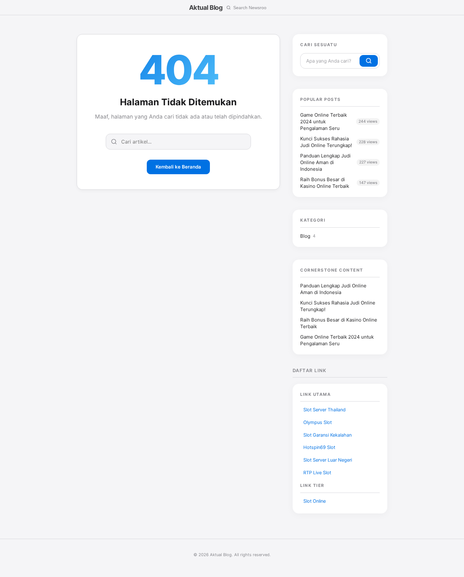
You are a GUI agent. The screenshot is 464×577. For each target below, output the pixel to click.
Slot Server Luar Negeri (327, 460)
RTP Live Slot (317, 473)
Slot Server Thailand (324, 410)
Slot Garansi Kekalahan (327, 435)
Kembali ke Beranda (178, 167)
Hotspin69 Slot (319, 447)
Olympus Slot (317, 422)
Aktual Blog (206, 7)
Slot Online (314, 501)
